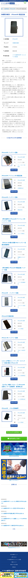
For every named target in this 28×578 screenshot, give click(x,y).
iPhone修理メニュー (14, 554)
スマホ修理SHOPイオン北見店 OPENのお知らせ (13, 508)
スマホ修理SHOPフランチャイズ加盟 (14, 559)
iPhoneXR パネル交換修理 (10, 408)
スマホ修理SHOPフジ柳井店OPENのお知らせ (12, 525)
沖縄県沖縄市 (16, 43)
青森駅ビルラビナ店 (21, 258)
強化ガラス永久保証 (14, 564)
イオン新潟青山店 (21, 399)
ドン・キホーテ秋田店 (21, 166)
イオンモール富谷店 (21, 306)
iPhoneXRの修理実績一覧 (14, 432)
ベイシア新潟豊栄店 (21, 283)
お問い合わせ (14, 557)
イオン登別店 (20, 422)
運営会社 (14, 567)
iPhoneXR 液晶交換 (8, 316)
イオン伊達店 (20, 328)
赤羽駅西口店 (20, 188)
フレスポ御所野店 (21, 375)
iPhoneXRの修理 (21, 157)
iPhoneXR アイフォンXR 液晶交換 (12, 175)
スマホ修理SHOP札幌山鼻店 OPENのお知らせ (12, 513)
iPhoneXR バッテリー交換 (9, 152)
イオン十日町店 (21, 233)
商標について (14, 562)
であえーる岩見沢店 (21, 351)
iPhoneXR (15, 39)
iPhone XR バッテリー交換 (10, 337)
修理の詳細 (14, 169)
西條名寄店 (20, 209)
